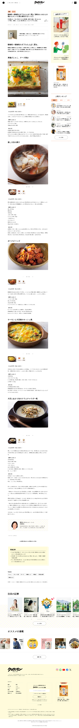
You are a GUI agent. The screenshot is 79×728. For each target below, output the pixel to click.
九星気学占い (18, 691)
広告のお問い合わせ (26, 709)
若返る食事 (40, 574)
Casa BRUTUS (29, 720)
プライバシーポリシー (43, 699)
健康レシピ (28, 574)
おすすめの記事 (10, 691)
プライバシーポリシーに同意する (40, 693)
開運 (8, 689)
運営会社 (20, 709)
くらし (17, 686)
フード (13, 11)
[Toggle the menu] (4, 3)
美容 (16, 684)
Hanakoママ (50, 720)
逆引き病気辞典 (18, 693)
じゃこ (10, 574)
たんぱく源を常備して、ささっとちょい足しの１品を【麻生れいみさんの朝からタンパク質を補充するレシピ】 (28, 553)
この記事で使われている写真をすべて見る (27, 541)
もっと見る (61, 137)
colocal (46, 720)
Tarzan (43, 720)
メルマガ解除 (39, 704)
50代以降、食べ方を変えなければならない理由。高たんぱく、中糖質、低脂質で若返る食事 (28, 557)
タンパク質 (16, 574)
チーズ (22, 574)
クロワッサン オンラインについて (13, 709)
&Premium (40, 720)
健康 (9, 11)
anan (18, 720)
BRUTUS (21, 720)
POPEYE (25, 720)
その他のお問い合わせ (33, 709)
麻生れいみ (10, 577)
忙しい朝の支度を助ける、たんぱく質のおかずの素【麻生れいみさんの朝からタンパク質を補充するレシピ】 (28, 560)
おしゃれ (9, 686)
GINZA (34, 720)
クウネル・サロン (55, 720)
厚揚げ (34, 574)
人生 (16, 689)
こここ (60, 720)
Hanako (36, 720)
